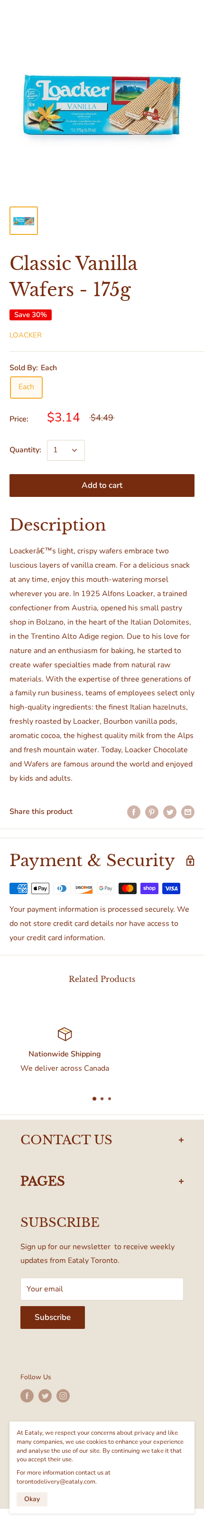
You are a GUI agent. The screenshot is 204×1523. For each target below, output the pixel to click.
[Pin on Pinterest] (151, 812)
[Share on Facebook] (133, 812)
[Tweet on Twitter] (169, 812)
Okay (32, 1499)
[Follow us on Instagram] (63, 1395)
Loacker (25, 335)
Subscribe (53, 1317)
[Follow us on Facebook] (27, 1395)
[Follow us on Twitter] (45, 1395)
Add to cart (102, 485)
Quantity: (25, 450)
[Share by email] (188, 812)
